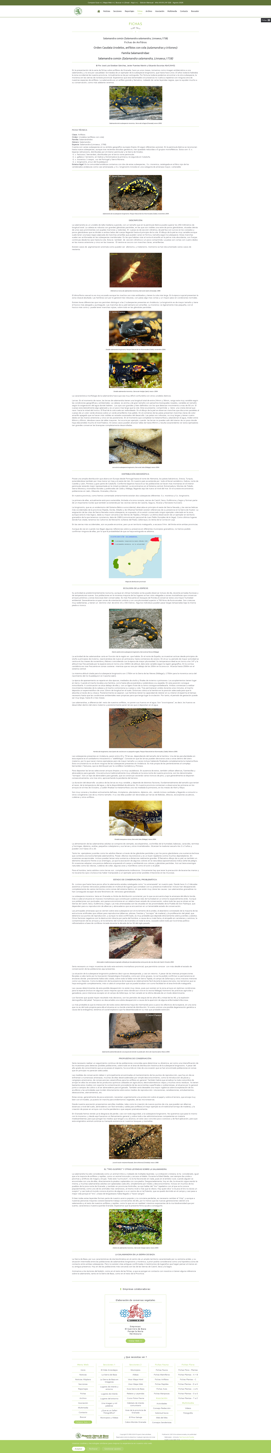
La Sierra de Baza (109, 1375)
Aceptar (78, 1449)
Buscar (83, 1417)
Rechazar (93, 1449)
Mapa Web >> (108, 3)
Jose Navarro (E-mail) (187, 1440)
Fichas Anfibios (162, 1379)
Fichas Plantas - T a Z (188, 1398)
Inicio (83, 1370)
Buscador (195, 11)
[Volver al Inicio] (77, 11)
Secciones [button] (117, 11)
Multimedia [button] (172, 11)
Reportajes (129, 11)
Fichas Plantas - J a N (188, 1389)
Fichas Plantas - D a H (188, 1384)
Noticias (83, 1375)
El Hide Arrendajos (109, 1370)
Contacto (184, 11)
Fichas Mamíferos (162, 1375)
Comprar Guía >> (94, 3)
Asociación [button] (159, 11)
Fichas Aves (161, 1389)
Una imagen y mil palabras (109, 1404)
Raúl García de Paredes (186, 1437)
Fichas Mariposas (162, 1393)
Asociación (83, 1403)
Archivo (149, 11)
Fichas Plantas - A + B (188, 1375)
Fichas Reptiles (162, 1384)
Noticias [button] (106, 11)
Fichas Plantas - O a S (188, 1393)
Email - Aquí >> (131, 3)
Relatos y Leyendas (135, 1393)
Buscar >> (120, 3)
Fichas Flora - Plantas (188, 1370)
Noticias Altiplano (83, 1379)
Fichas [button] (139, 11)
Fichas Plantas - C (188, 1379)
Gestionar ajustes (112, 1449)
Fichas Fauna (162, 1370)
